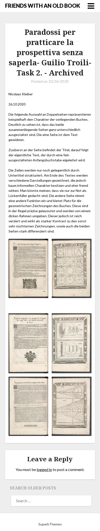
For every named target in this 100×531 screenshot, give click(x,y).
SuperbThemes (50, 524)
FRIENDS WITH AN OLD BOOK (42, 5)
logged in (44, 469)
